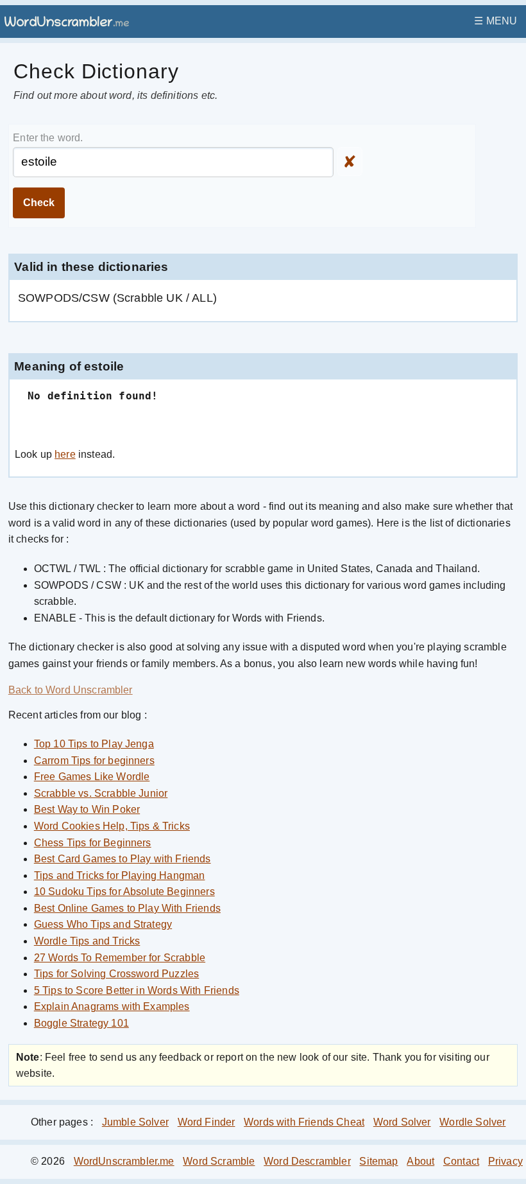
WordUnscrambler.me (124, 1161)
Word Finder (206, 1122)
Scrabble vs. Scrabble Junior (100, 793)
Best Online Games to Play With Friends (127, 908)
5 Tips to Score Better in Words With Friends (136, 990)
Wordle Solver (472, 1122)
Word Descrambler (307, 1161)
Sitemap (378, 1161)
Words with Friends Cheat (304, 1122)
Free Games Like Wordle (92, 776)
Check (39, 202)
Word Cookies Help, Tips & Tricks (112, 826)
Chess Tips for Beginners (92, 842)
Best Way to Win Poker (87, 809)
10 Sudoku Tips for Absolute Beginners (124, 891)
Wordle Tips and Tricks (87, 941)
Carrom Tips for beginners (94, 760)
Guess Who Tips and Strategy (103, 924)
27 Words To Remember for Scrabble (119, 957)
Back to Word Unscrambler (70, 689)
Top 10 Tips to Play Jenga (94, 743)
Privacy (505, 1161)
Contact (461, 1161)
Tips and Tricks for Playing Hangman (119, 875)
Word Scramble (219, 1161)
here (65, 454)
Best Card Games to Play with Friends (122, 858)
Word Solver (402, 1122)
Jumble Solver (135, 1122)
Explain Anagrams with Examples (112, 1006)
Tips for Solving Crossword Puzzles (116, 973)
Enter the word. (48, 137)
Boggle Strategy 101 (81, 1023)
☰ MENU (495, 20)
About (420, 1161)
